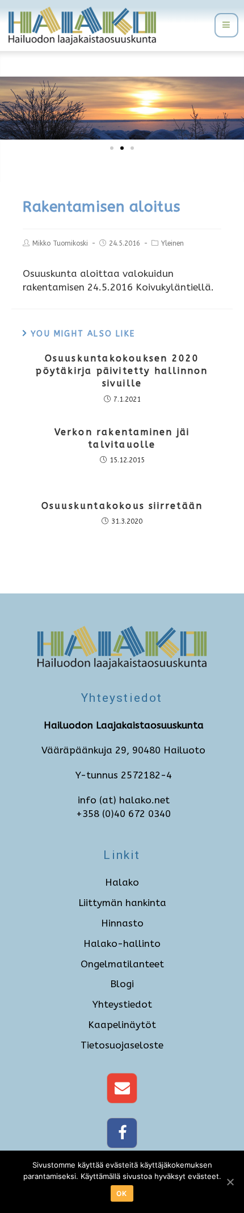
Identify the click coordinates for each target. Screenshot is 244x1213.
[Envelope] (122, 1088)
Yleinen (172, 243)
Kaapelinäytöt (122, 1024)
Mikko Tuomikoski (60, 243)
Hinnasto (122, 923)
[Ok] (229, 1181)
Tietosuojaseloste (122, 1045)
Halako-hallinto (122, 943)
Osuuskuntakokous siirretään (122, 505)
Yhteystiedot (122, 1004)
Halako (122, 882)
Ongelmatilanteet (122, 964)
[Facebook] (122, 1133)
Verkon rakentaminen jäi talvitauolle (122, 438)
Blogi (122, 983)
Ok (121, 1193)
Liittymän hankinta (122, 902)
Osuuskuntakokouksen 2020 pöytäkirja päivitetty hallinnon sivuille (122, 371)
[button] (111, 148)
